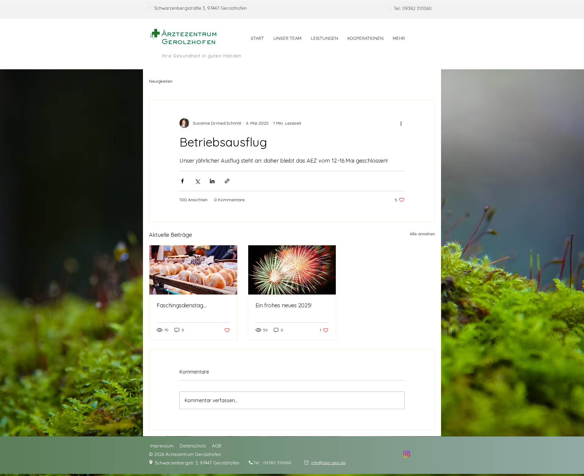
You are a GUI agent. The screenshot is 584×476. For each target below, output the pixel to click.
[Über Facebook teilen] (182, 181)
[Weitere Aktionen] (401, 123)
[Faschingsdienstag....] (193, 270)
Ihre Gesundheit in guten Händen (202, 56)
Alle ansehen (422, 233)
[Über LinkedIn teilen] (212, 181)
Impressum (162, 446)
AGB (216, 446)
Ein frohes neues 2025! (283, 305)
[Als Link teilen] (227, 181)
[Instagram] (406, 454)
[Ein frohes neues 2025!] (292, 270)
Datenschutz (193, 446)
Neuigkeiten (160, 81)
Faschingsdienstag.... (182, 305)
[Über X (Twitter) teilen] (197, 181)
